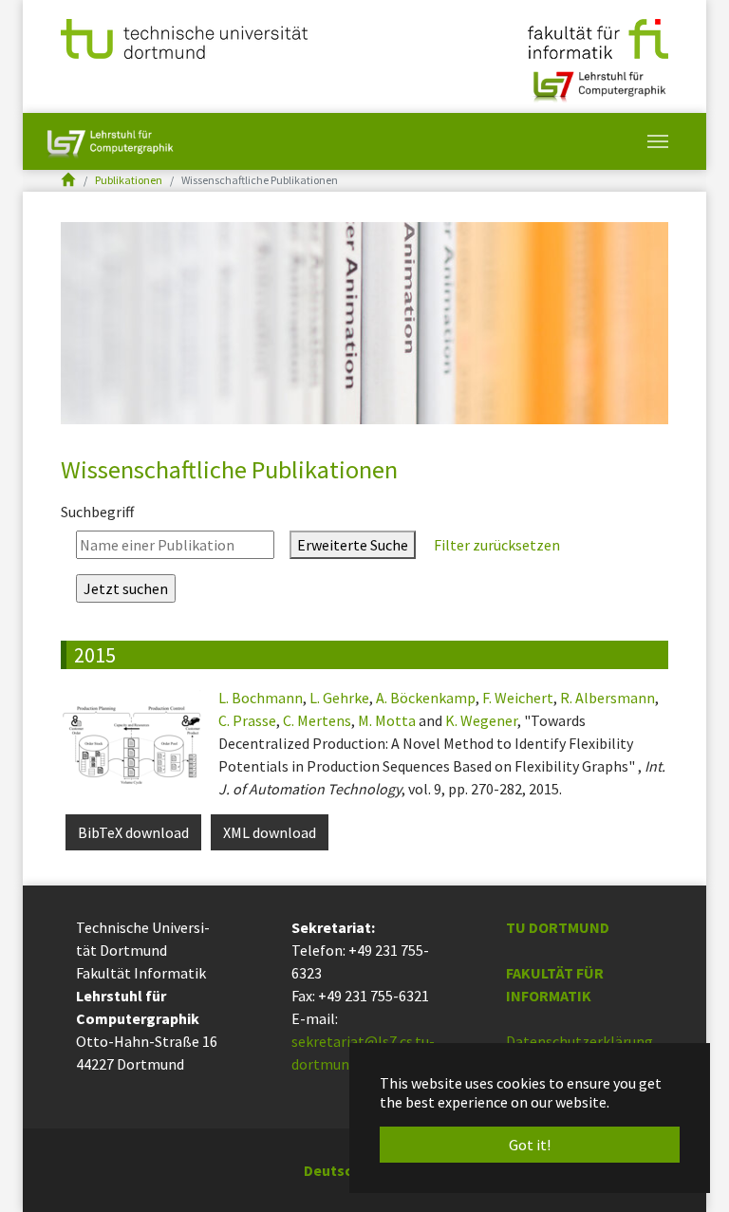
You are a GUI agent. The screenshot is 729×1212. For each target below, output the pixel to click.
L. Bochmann (260, 697)
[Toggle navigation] (657, 141)
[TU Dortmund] (184, 37)
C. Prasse (247, 720)
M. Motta (387, 720)
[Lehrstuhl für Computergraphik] (597, 78)
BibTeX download (133, 832)
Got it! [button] (530, 1144)
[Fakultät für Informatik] (598, 37)
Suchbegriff (97, 511)
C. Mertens (317, 720)
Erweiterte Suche (352, 544)
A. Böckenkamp (426, 697)
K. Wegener (481, 720)
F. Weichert (517, 697)
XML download (269, 832)
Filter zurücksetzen (495, 544)
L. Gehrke (339, 697)
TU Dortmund (557, 927)
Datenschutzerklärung (579, 1041)
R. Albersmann (607, 697)
